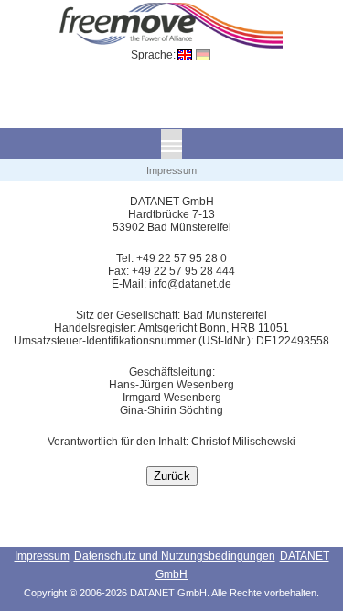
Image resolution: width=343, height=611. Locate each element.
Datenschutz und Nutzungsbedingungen (174, 556)
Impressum (42, 556)
